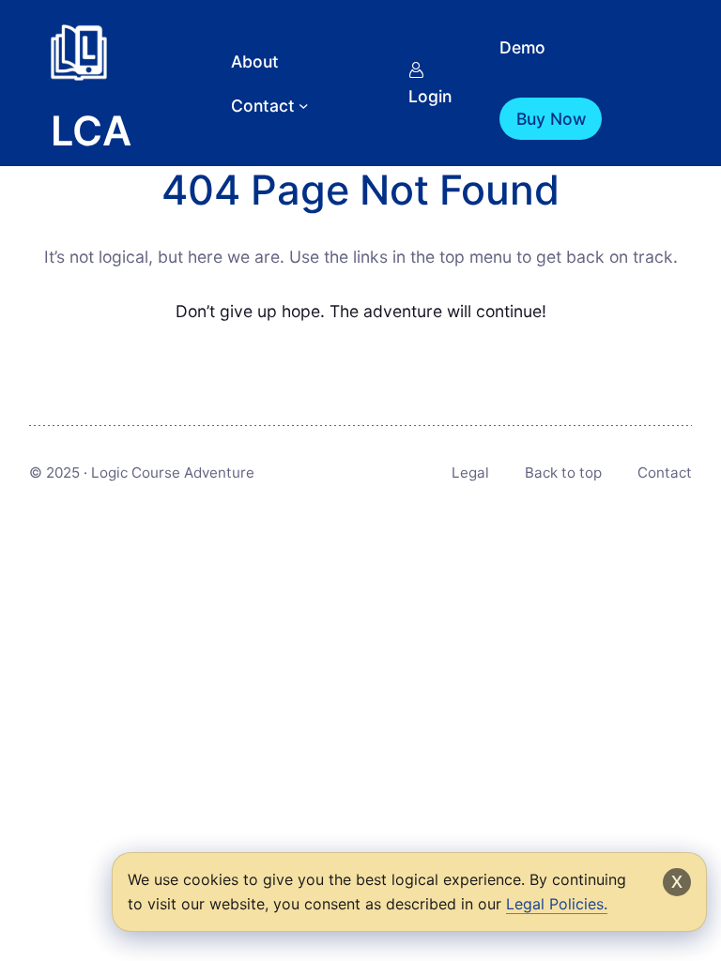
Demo (522, 47)
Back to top (563, 472)
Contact (664, 472)
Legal (470, 472)
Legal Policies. (556, 903)
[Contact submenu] (304, 105)
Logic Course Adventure (172, 472)
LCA (91, 130)
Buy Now (551, 119)
